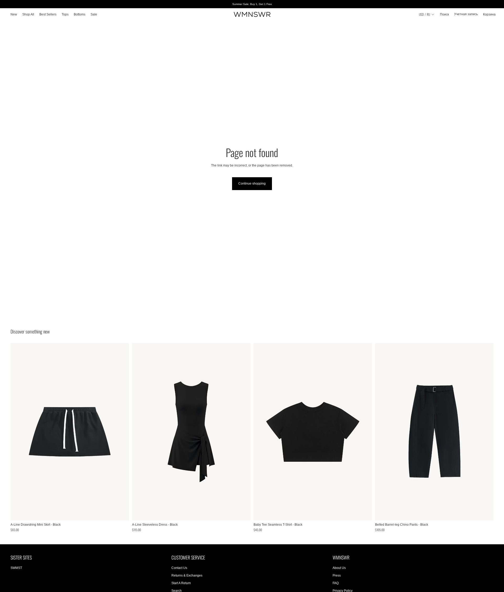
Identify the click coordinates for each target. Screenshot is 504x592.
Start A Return (181, 583)
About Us (339, 568)
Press (337, 575)
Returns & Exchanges (186, 575)
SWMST (16, 568)
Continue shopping (252, 183)
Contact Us (179, 568)
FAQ (336, 583)
